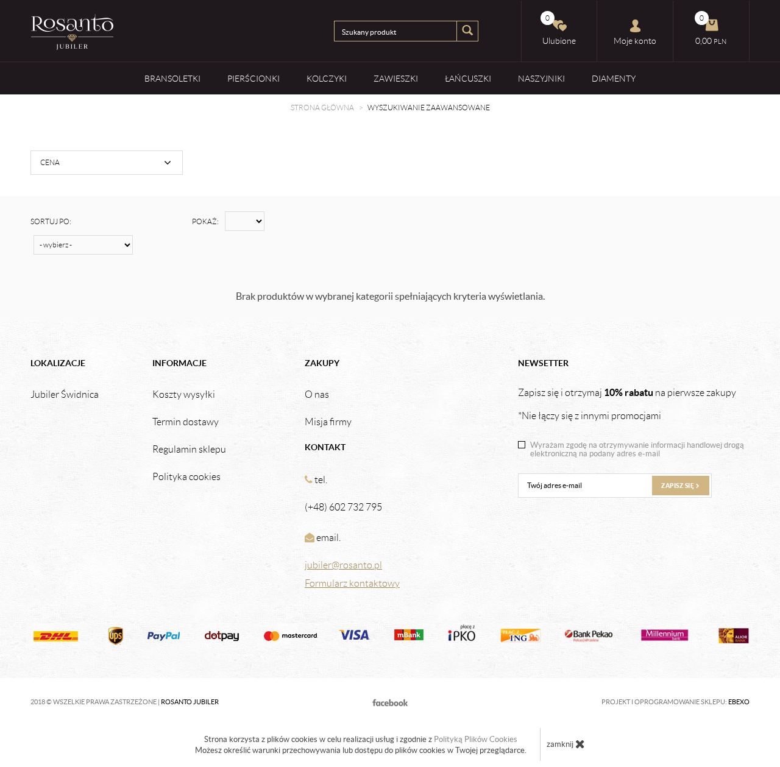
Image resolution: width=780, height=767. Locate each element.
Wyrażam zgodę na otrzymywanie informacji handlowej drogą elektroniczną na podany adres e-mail (637, 449)
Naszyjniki (541, 78)
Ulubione (559, 30)
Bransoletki (172, 78)
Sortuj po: (50, 221)
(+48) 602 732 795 (343, 507)
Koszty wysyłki (183, 395)
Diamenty (614, 78)
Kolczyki (327, 78)
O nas (317, 395)
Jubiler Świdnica (64, 395)
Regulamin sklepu (189, 449)
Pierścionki (253, 78)
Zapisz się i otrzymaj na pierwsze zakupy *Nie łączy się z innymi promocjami (627, 404)
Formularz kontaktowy (352, 583)
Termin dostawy (185, 422)
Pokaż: (205, 221)
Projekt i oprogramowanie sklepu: (675, 701)
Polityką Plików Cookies (475, 739)
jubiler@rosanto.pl (343, 565)
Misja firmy (328, 422)
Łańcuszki (468, 78)
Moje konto (635, 41)
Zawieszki (396, 78)
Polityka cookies (186, 477)
